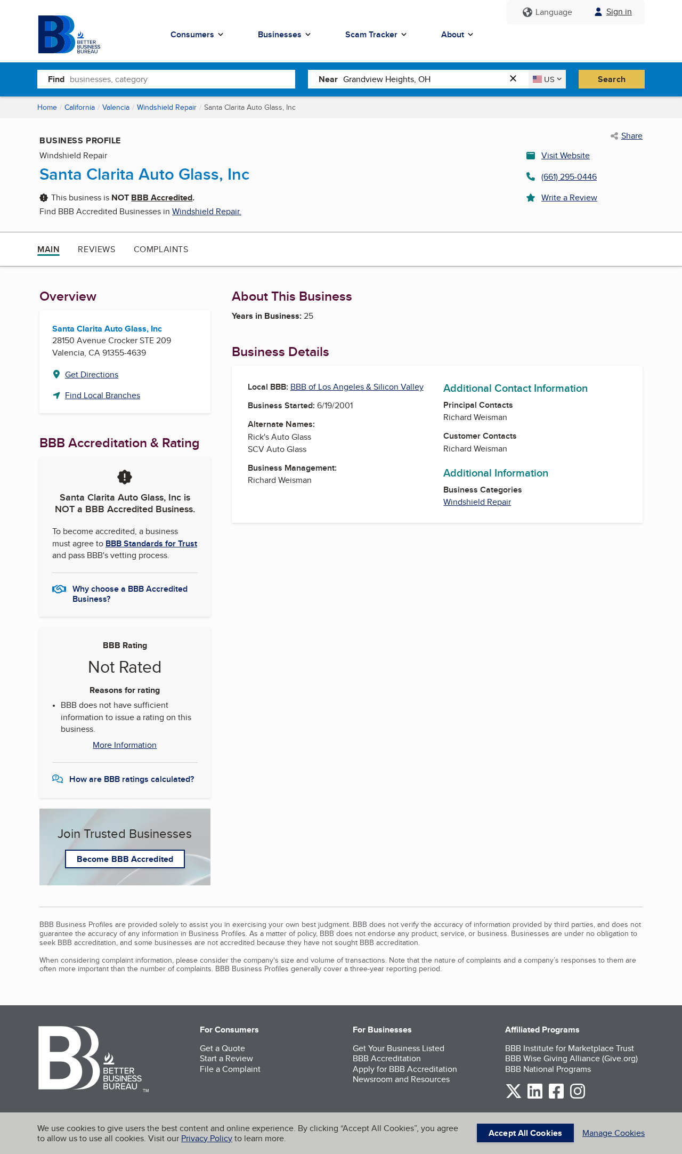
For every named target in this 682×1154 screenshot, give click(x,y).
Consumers (192, 34)
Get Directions (91, 374)
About (452, 34)
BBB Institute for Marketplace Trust (569, 1048)
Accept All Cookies (525, 1133)
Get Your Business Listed (398, 1048)
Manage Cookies (613, 1133)
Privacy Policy (206, 1138)
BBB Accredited (161, 197)
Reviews (96, 249)
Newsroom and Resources (401, 1079)
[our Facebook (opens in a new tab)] (556, 1097)
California (79, 107)
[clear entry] (516, 79)
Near (328, 79)
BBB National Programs (548, 1069)
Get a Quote (222, 1048)
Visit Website (565, 155)
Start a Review (226, 1058)
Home (47, 107)
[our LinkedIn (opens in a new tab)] (534, 1097)
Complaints (161, 249)
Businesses (280, 34)
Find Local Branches (102, 395)
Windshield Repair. (206, 211)
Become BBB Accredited (125, 859)
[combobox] (182, 78)
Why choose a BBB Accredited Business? (130, 593)
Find (56, 79)
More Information (125, 745)
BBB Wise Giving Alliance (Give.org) (571, 1058)
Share (632, 136)
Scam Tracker (371, 34)
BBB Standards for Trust (151, 543)
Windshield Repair (167, 107)
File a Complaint (230, 1069)
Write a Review (569, 197)
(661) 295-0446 (569, 177)
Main (48, 249)
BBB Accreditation (387, 1058)
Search (612, 79)
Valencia (115, 107)
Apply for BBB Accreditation (405, 1069)
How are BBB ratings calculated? (131, 779)
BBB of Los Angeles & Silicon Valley (357, 387)
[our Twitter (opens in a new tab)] (513, 1097)
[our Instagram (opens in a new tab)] (577, 1097)
